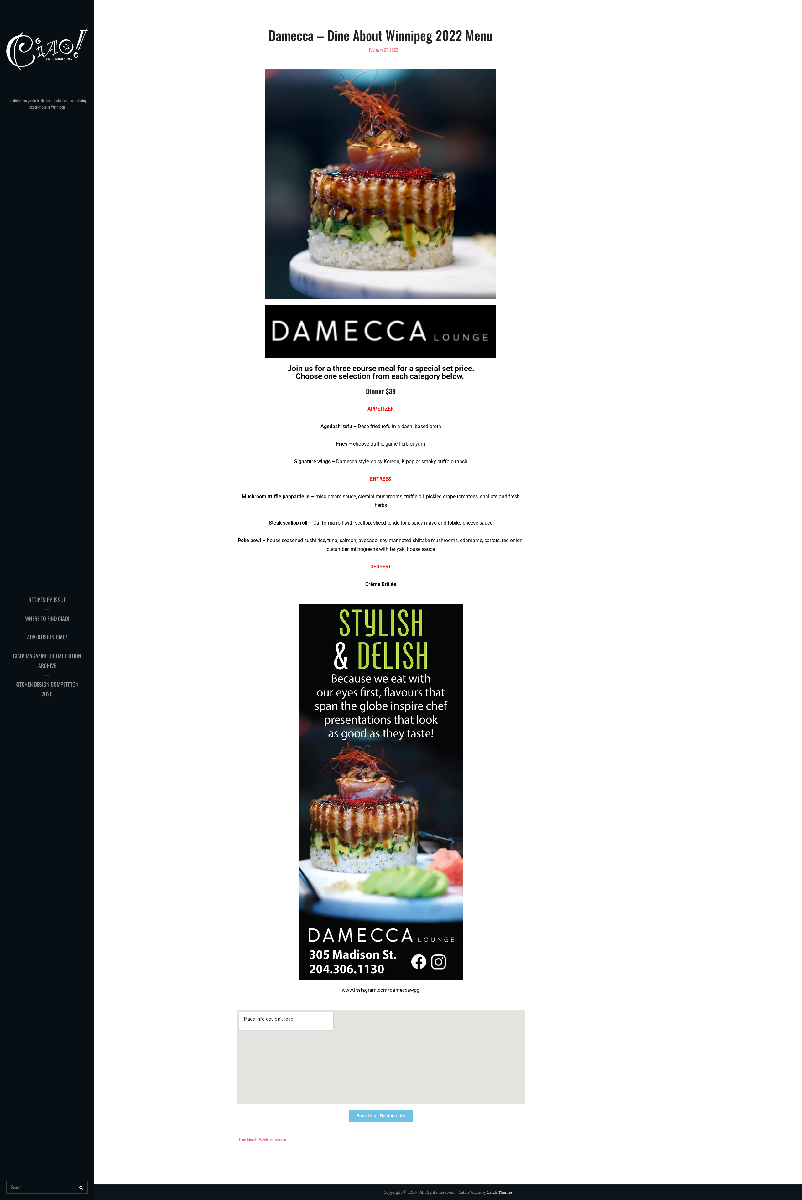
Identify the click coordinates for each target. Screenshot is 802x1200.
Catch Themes (500, 1192)
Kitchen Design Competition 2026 (47, 689)
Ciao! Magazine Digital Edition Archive (47, 661)
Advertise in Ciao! (47, 637)
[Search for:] (47, 1187)
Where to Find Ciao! (47, 618)
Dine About (247, 1139)
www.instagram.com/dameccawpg (380, 990)
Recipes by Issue (47, 600)
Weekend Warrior (273, 1139)
